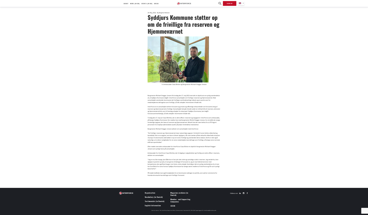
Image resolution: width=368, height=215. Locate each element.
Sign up (229, 3)
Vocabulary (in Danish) (154, 197)
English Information (153, 205)
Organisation (150, 193)
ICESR (172, 206)
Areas (156, 3)
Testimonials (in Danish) (154, 201)
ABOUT (126, 3)
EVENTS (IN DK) (146, 3)
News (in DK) (135, 3)
